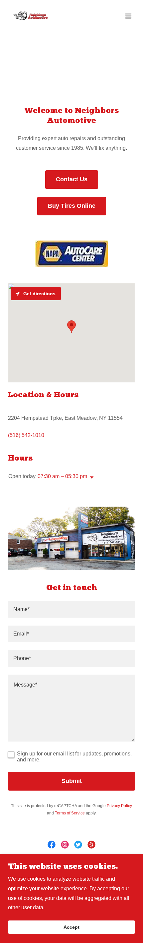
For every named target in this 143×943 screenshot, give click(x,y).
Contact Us (71, 179)
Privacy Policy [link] (119, 806)
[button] (128, 16)
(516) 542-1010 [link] (26, 435)
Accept (71, 927)
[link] (31, 16)
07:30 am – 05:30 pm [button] (62, 476)
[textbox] (71, 609)
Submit (72, 781)
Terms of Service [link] (70, 813)
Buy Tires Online (71, 205)
